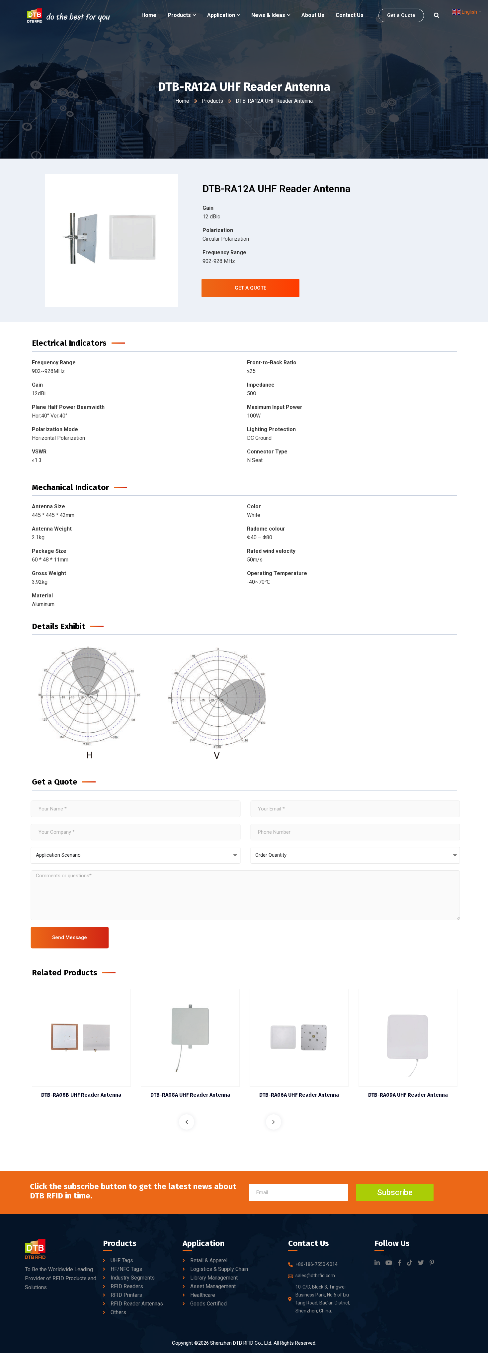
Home (182, 101)
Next (273, 1122)
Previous (186, 1122)
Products (212, 101)
